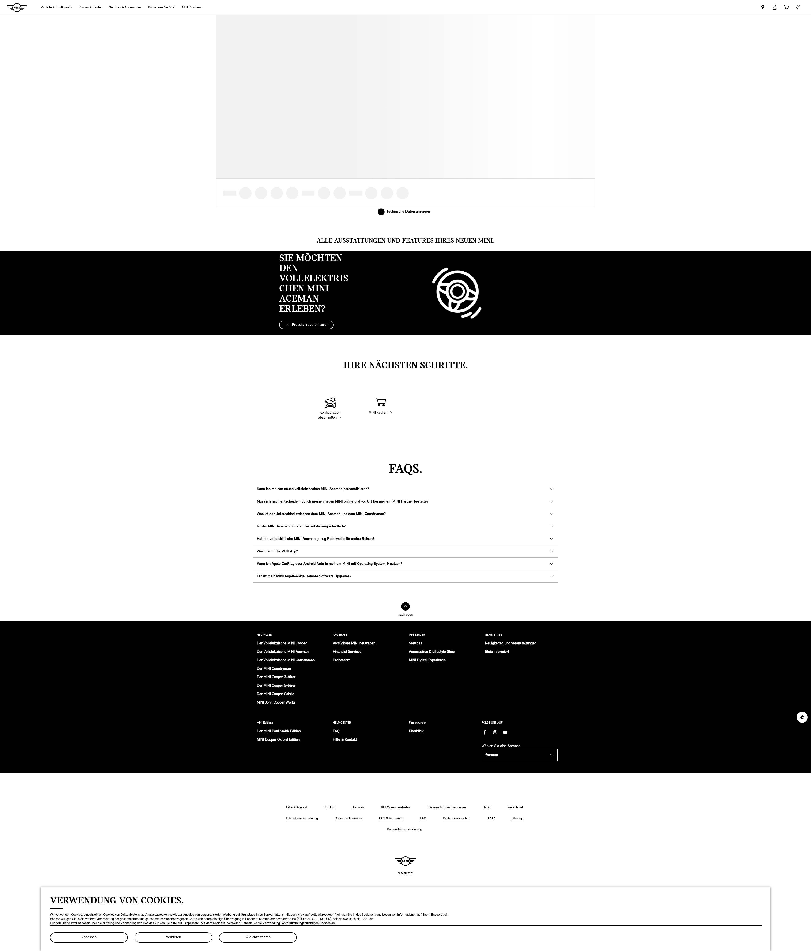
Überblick (416, 731)
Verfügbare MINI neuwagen (354, 643)
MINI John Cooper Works (276, 703)
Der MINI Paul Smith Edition (279, 731)
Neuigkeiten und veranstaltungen (510, 643)
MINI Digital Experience (427, 660)
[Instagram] (495, 732)
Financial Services (347, 652)
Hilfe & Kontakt (345, 740)
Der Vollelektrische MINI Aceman (283, 652)
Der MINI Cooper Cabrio (275, 694)
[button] (775, 7)
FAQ (336, 731)
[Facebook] (485, 732)
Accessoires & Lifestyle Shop (432, 652)
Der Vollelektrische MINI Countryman (286, 660)
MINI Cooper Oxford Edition (278, 740)
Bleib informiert (497, 652)
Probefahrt (341, 660)
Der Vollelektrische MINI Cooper (282, 643)
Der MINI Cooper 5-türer (276, 686)
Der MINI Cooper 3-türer (276, 677)
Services (415, 643)
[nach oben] (405, 606)
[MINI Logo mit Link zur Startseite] (405, 861)
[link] (763, 7)
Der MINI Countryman (274, 669)
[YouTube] (505, 732)
